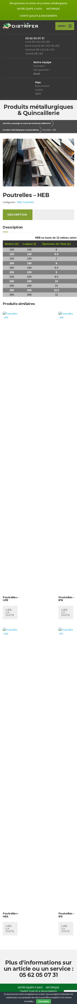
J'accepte (43, 1001)
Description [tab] (17, 214)
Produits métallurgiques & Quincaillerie (21, 130)
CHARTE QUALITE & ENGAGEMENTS (38, 15)
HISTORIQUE (53, 8)
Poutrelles (28, 202)
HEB (19, 202)
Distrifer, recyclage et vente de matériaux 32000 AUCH (27, 123)
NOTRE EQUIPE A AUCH (29, 8)
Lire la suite (10, 612)
